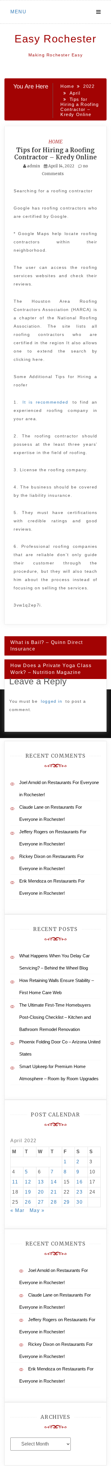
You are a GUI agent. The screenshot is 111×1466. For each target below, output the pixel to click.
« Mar (17, 1210)
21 (54, 1191)
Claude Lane (31, 807)
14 (54, 1181)
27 (41, 1202)
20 (41, 1191)
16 (79, 1181)
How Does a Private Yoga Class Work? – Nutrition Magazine (50, 669)
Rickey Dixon (32, 856)
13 (41, 1181)
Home (56, 142)
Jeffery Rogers (33, 831)
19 (28, 1191)
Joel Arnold (30, 782)
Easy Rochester (55, 39)
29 (67, 1202)
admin (33, 166)
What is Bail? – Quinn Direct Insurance (46, 646)
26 (28, 1202)
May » (37, 1210)
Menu (18, 11)
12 (28, 1181)
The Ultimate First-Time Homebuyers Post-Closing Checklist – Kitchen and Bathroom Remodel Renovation (55, 1017)
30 (79, 1202)
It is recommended (45, 402)
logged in (51, 701)
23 (79, 1191)
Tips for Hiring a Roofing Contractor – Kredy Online (55, 153)
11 (15, 1181)
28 (54, 1202)
